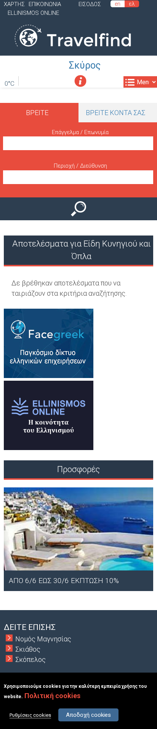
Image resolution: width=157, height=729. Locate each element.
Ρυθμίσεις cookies (30, 715)
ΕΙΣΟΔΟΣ (89, 4)
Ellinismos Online (33, 13)
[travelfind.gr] (72, 50)
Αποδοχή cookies (88, 714)
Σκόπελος (30, 659)
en (117, 4)
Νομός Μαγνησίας (43, 639)
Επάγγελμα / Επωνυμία (80, 132)
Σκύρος (85, 65)
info (80, 81)
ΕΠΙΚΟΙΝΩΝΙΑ (45, 4)
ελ (132, 4)
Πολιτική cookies (52, 696)
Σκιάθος (27, 649)
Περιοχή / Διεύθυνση (80, 165)
